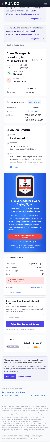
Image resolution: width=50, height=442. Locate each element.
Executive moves (22, 438)
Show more (14, 167)
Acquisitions (33, 438)
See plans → (36, 18)
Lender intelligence (37, 436)
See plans (10, 377)
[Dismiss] (43, 18)
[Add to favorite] (37, 60)
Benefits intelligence (8, 438)
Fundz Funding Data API (26, 430)
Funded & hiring (24, 436)
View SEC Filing (15, 292)
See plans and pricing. (30, 14)
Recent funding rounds (9, 436)
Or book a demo (24, 377)
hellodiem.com (32, 111)
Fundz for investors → (36, 395)
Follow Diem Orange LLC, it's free (25, 324)
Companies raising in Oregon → (15, 392)
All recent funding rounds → (13, 395)
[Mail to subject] (42, 60)
